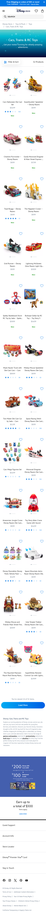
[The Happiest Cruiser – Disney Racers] (33, 192)
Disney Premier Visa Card (15, 857)
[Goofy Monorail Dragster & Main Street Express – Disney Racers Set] (33, 140)
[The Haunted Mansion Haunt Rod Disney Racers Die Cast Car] (12, 656)
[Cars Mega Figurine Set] (12, 453)
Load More (23, 705)
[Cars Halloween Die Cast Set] (12, 97)
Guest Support (9, 825)
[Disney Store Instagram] (9, 880)
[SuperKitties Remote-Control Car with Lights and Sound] (33, 656)
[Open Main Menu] (3, 11)
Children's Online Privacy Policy (28, 901)
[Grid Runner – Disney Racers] (12, 247)
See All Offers (35, 4)
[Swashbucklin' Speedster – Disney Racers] (33, 85)
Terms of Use (7, 892)
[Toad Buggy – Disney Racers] (12, 203)
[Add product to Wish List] (21, 72)
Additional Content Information (24, 892)
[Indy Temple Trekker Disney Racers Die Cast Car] (33, 605)
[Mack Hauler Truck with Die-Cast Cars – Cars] (12, 351)
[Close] (43, 2)
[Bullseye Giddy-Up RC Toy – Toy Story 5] (33, 299)
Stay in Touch (8, 868)
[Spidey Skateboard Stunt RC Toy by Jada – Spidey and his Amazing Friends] (12, 299)
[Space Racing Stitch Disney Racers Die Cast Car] (33, 402)
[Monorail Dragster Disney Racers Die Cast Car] (33, 453)
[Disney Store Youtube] (26, 880)
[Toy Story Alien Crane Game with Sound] (33, 504)
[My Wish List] (36, 11)
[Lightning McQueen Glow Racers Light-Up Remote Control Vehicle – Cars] (33, 247)
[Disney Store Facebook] (4, 880)
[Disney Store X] (15, 880)
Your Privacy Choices (9, 901)
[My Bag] (42, 11)
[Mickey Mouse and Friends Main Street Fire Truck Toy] (12, 605)
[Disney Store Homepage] (23, 11)
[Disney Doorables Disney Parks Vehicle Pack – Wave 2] (12, 554)
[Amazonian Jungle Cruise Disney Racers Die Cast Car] (12, 504)
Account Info (8, 836)
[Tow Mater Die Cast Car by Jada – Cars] (12, 402)
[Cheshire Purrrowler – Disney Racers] (12, 140)
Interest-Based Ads (20, 906)
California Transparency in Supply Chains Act (17, 910)
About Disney (7, 906)
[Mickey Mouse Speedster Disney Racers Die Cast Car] (33, 351)
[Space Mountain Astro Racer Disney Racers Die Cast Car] (33, 554)
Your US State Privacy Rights (23, 897)
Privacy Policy (7, 897)
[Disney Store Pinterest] (20, 880)
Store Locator (8, 847)
